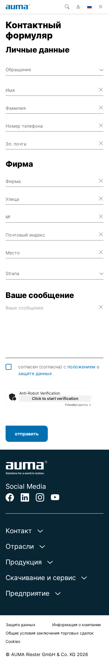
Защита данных (20, 624)
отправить (27, 434)
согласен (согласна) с (58, 370)
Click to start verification (55, 398)
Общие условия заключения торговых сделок (50, 633)
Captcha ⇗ (78, 404)
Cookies (13, 641)
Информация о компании (76, 624)
